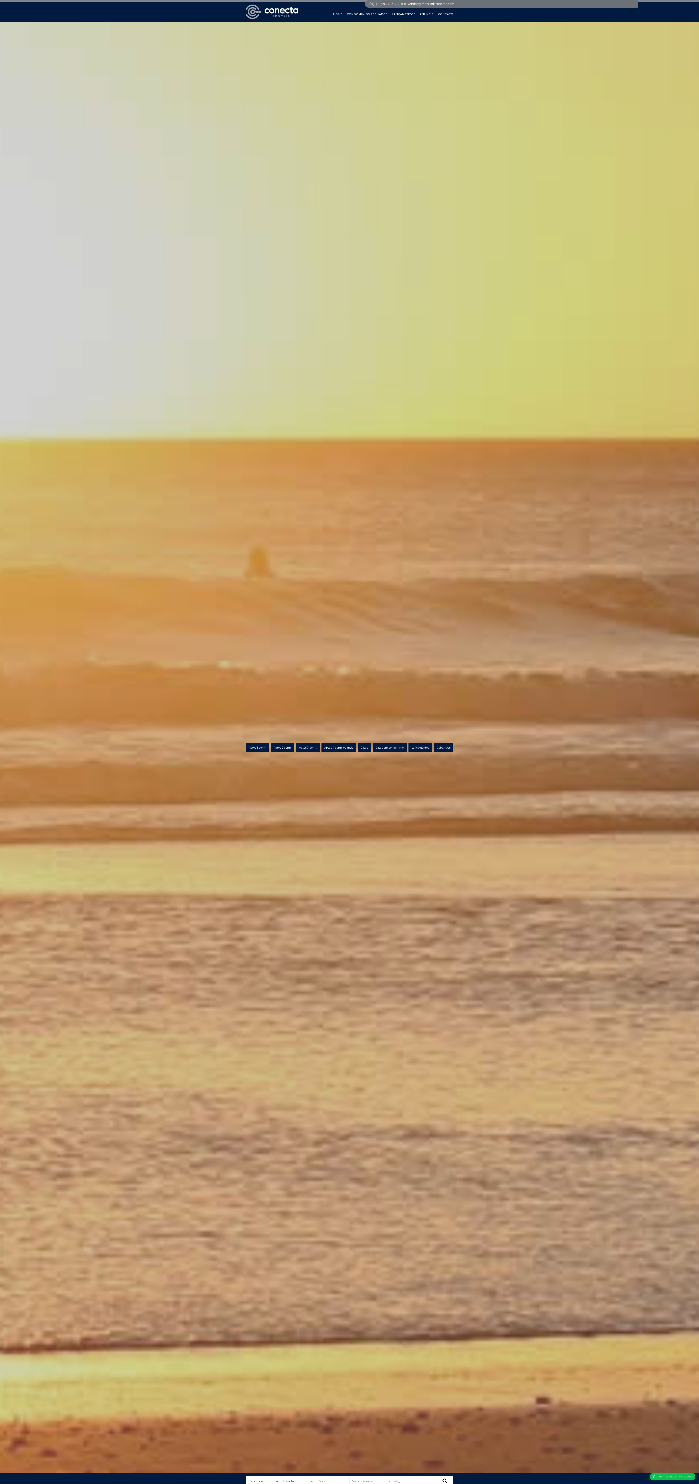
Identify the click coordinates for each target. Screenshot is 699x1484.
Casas (364, 747)
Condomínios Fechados (367, 14)
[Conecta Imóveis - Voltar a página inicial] (272, 12)
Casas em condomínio (390, 747)
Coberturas (443, 747)
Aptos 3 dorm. (308, 747)
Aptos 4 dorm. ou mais (338, 747)
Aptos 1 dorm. (257, 747)
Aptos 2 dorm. (282, 747)
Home (338, 14)
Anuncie (427, 14)
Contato (445, 14)
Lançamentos (403, 14)
